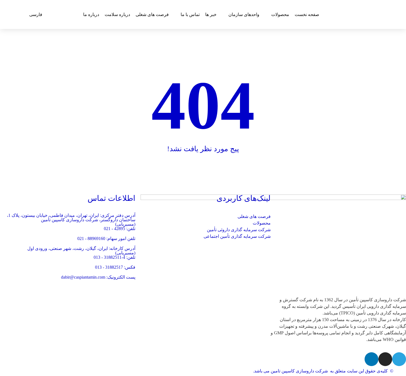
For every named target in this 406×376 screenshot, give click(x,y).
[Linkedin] (371, 359)
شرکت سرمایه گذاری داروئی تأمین (239, 229)
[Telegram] (399, 359)
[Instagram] (385, 359)
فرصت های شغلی (254, 216)
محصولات (262, 223)
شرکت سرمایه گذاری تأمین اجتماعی (237, 236)
